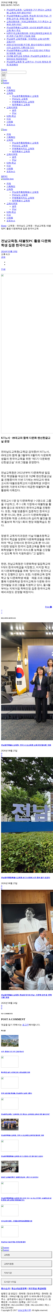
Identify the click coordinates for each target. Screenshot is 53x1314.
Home (3, 226)
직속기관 (8, 1273)
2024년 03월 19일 (9, 251)
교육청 (7, 1255)
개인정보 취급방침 (37, 1288)
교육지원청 (9, 1264)
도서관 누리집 (10, 1282)
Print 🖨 (48, 607)
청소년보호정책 (19, 1288)
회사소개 (5, 1288)
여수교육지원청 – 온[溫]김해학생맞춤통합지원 (16, 1221)
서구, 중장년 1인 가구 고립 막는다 (12, 1051)
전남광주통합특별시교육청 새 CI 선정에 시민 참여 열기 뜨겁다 (25, 878)
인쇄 (3, 269)
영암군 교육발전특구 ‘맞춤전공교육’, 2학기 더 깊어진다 (19, 1177)
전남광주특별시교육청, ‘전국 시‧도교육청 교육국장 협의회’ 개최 (26, 745)
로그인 (3, 78)
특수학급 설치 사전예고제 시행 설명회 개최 (15, 1072)
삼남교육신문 (24, 1310)
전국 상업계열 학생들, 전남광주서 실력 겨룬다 (16, 1093)
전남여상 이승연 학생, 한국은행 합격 (13, 1242)
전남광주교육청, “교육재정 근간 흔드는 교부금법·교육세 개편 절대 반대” (25, 1114)
